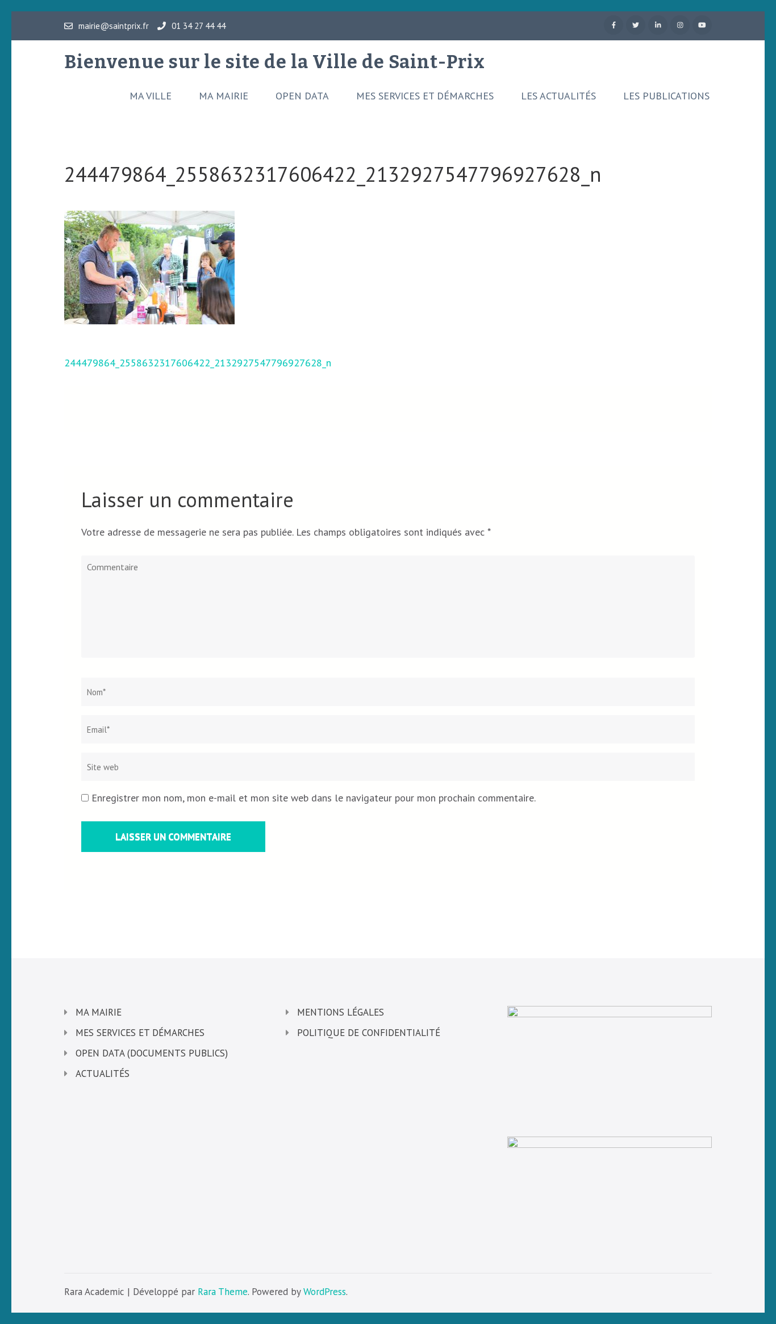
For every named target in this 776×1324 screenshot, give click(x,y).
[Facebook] (613, 25)
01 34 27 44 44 (199, 26)
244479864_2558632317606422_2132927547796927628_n (197, 362)
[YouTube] (702, 25)
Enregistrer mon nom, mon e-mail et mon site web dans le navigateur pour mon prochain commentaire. (313, 797)
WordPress (324, 1291)
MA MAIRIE (223, 96)
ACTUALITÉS (103, 1073)
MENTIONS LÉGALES (340, 1012)
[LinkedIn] (657, 25)
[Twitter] (635, 25)
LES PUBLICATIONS (666, 96)
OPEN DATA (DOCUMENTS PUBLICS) (152, 1053)
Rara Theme (223, 1291)
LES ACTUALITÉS (558, 96)
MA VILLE (151, 96)
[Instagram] (680, 25)
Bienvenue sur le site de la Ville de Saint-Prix (274, 62)
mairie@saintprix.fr (113, 26)
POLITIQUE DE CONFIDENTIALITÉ (368, 1032)
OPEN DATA (302, 96)
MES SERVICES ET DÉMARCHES (425, 96)
